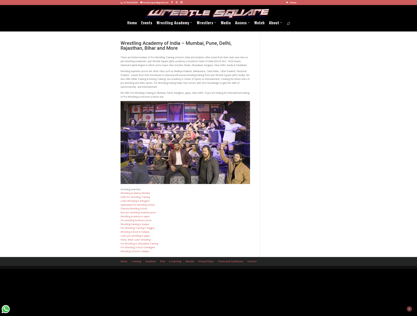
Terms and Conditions (230, 261)
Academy (150, 261)
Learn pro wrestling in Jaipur (135, 235)
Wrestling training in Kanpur (135, 224)
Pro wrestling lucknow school (136, 220)
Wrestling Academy (173, 23)
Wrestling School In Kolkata (135, 231)
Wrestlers (205, 23)
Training (136, 261)
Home (132, 23)
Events (146, 23)
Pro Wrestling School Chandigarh (138, 247)
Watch (259, 23)
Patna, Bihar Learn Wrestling (136, 239)
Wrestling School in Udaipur (135, 251)
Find (162, 261)
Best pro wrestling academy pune (138, 212)
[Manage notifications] (409, 308)
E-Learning (175, 261)
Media (226, 23)
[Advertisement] (97, 292)
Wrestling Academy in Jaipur (135, 216)
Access (241, 23)
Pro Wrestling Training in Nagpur (138, 227)
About (274, 23)
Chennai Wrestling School (134, 208)
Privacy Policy (206, 261)
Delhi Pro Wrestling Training (135, 196)
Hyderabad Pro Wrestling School (138, 204)
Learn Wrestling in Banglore (135, 200)
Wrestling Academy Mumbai (135, 193)
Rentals (190, 261)
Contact (252, 261)
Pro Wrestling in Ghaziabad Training (139, 243)
